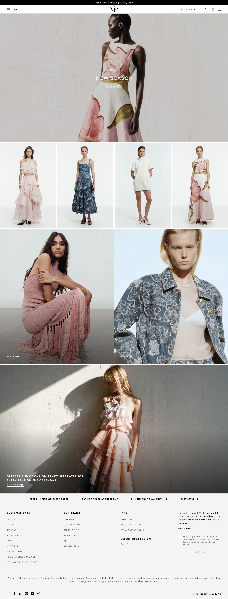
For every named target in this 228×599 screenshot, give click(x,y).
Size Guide (12, 546)
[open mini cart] (219, 9)
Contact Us (13, 519)
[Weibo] (38, 593)
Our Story (70, 519)
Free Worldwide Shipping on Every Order (114, 2)
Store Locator (72, 530)
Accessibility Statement (135, 524)
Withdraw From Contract (22, 562)
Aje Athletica (71, 546)
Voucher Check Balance (21, 556)
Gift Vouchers (15, 551)
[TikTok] (20, 593)
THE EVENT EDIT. (15, 485)
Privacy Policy (129, 519)
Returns (11, 530)
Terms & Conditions (132, 530)
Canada (125, 544)
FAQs (9, 540)
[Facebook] (14, 593)
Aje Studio (70, 540)
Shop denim (126, 356)
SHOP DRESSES (13, 356)
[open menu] (8, 9)
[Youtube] (32, 593)
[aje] (114, 9)
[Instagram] (8, 593)
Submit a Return (16, 535)
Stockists (69, 535)
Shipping (12, 524)
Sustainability (72, 524)
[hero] (114, 78)
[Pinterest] (26, 593)
